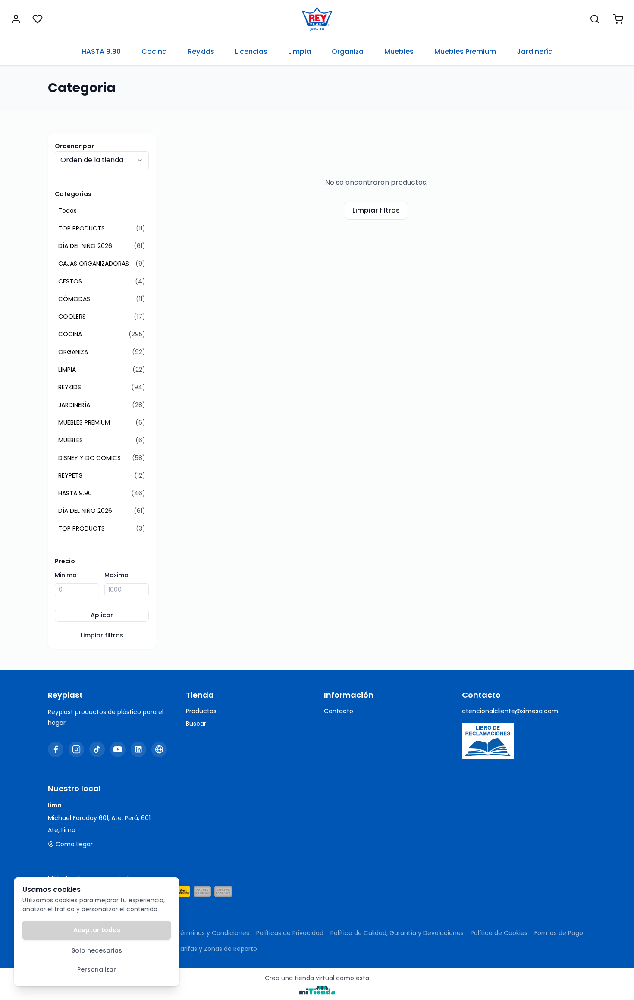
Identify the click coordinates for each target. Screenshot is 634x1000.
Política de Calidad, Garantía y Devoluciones (397, 933)
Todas (67, 210)
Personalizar (96, 969)
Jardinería (535, 51)
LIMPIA (101, 369)
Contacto (338, 711)
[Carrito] (618, 19)
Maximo (116, 575)
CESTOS (101, 281)
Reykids (201, 51)
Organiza (348, 51)
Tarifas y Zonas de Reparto (216, 948)
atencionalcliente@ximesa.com (510, 711)
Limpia (299, 51)
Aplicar (102, 615)
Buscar (196, 723)
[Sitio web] (159, 749)
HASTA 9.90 (101, 51)
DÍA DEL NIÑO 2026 (101, 246)
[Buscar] (595, 19)
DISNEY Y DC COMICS (101, 457)
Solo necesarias (97, 950)
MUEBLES (101, 440)
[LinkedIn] (138, 749)
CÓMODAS (101, 299)
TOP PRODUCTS (101, 228)
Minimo (66, 575)
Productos (201, 711)
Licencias (251, 51)
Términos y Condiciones (212, 933)
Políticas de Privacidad (289, 933)
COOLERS (101, 316)
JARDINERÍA (101, 405)
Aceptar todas (96, 929)
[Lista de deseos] (37, 19)
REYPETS (101, 475)
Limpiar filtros (102, 635)
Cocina (154, 51)
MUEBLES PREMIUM (101, 422)
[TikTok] (97, 749)
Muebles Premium (465, 51)
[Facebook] (55, 749)
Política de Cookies (499, 933)
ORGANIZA (101, 352)
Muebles (399, 51)
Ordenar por (74, 146)
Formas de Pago (558, 933)
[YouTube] (118, 749)
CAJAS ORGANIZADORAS (101, 263)
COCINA (101, 334)
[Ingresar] (16, 19)
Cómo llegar (74, 844)
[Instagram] (76, 749)
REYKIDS (101, 387)
